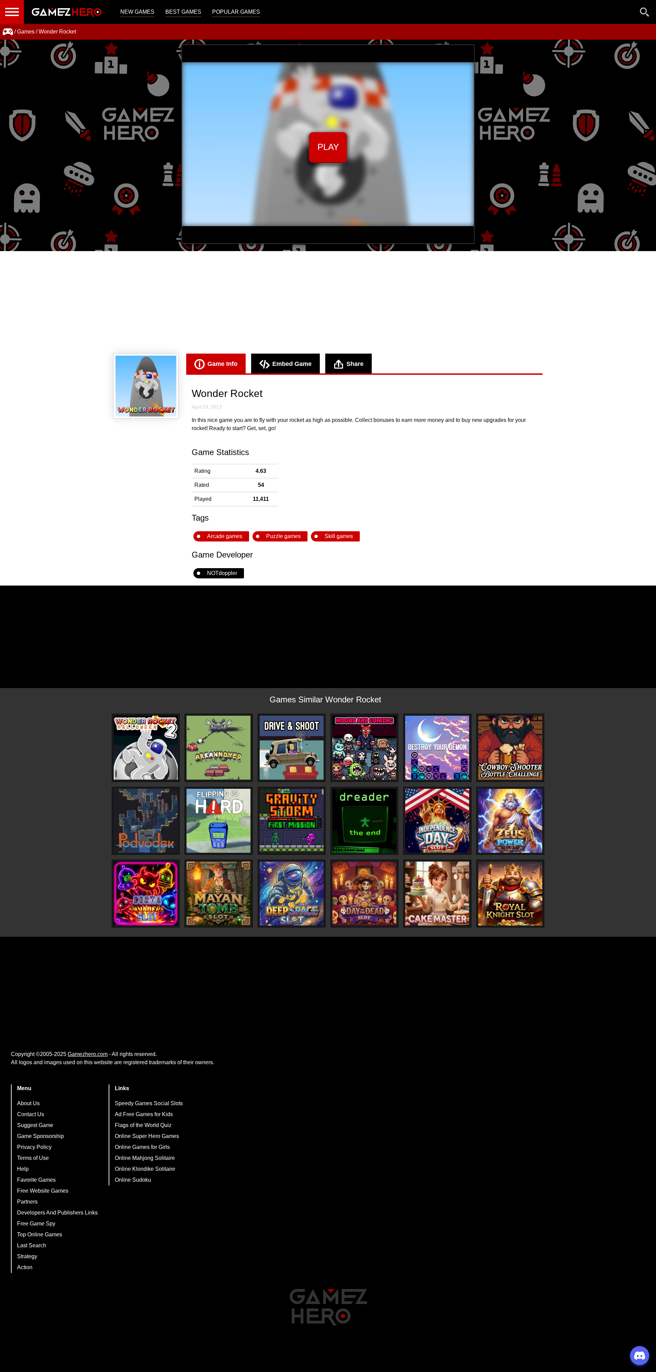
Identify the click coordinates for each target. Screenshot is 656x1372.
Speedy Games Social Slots (149, 1103)
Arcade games (224, 536)
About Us (28, 1103)
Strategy (27, 1256)
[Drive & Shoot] (291, 747)
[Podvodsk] (145, 820)
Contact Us (30, 1114)
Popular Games (236, 12)
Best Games (183, 12)
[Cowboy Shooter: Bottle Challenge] (510, 747)
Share (355, 363)
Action (24, 1267)
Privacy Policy (34, 1147)
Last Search (31, 1245)
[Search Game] (644, 13)
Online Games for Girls (142, 1147)
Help (23, 1169)
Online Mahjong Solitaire (145, 1158)
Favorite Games (36, 1180)
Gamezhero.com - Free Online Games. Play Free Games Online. (66, 12)
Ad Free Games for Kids (144, 1114)
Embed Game (292, 363)
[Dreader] (364, 820)
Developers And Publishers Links (57, 1213)
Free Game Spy (36, 1223)
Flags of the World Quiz (143, 1125)
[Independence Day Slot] (437, 820)
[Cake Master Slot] (437, 893)
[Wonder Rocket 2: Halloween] (145, 747)
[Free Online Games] (8, 32)
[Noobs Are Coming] (364, 747)
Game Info (222, 363)
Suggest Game (35, 1125)
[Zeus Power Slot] (510, 820)
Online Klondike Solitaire (145, 1169)
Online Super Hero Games (147, 1136)
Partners (27, 1202)
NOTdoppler (222, 573)
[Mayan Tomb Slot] (218, 893)
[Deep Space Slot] (291, 893)
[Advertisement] (328, 302)
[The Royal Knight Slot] (510, 893)
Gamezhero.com (88, 1054)
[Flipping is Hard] (218, 820)
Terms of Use (33, 1158)
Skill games (339, 536)
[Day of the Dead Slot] (364, 893)
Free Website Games (42, 1191)
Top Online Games (39, 1234)
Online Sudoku (133, 1180)
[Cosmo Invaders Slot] (145, 893)
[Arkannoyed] (218, 747)
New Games (137, 12)
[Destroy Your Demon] (437, 747)
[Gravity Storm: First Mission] (291, 820)
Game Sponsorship (40, 1136)
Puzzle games (283, 536)
